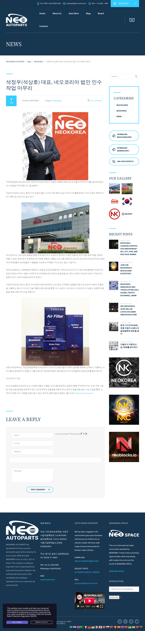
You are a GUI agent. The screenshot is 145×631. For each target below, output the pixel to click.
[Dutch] (75, 627)
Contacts (43, 26)
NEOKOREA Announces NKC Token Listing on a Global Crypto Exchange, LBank (129, 290)
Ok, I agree (17, 622)
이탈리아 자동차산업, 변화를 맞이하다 (129, 346)
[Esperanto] (82, 627)
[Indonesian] (93, 627)
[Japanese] (100, 627)
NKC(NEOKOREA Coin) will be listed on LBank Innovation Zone (128, 310)
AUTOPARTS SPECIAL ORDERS (87, 572)
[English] (78, 627)
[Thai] (122, 627)
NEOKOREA (57, 101)
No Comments (96, 100)
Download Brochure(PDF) (124, 136)
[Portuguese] (111, 627)
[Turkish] (126, 627)
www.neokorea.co (47, 579)
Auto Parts (74, 13)
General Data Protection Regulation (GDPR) (29, 615)
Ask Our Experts (125, 161)
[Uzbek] (134, 627)
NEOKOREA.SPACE (116, 571)
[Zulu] (141, 627)
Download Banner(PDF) (123, 149)
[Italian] (97, 627)
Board (101, 13)
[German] (89, 627)
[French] (86, 627)
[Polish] (108, 627)
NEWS (119, 116)
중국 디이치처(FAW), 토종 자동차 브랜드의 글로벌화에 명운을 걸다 (129, 329)
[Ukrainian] (130, 627)
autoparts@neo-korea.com (86, 583)
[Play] (78, 606)
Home (42, 13)
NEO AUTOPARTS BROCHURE (86, 561)
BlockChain (122, 105)
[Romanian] (115, 627)
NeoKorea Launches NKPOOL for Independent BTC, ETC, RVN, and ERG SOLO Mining (129, 249)
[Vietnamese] (137, 627)
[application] (90, 600)
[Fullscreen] (101, 606)
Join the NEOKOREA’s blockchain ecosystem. (126, 269)
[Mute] (97, 606)
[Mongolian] (104, 627)
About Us (57, 13)
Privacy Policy (41, 622)
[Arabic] (71, 627)
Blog (88, 13)
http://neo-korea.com (84, 393)
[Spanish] (119, 627)
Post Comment (38, 489)
